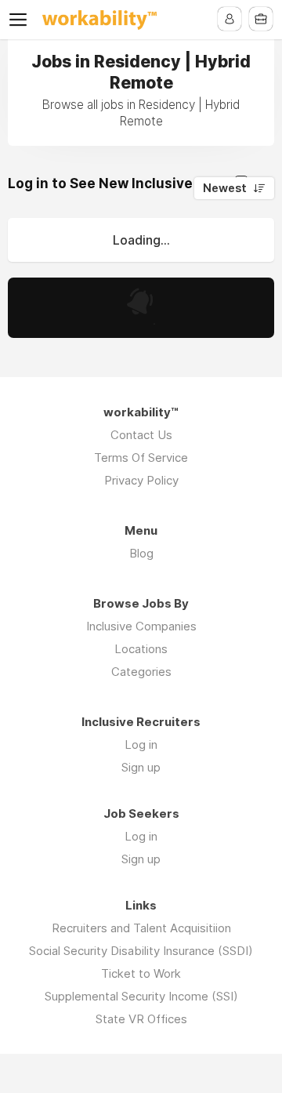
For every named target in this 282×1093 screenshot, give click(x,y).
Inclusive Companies (141, 626)
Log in (141, 744)
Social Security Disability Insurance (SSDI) (141, 950)
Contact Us (141, 434)
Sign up (141, 767)
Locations (141, 648)
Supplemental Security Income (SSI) (141, 996)
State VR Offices (141, 1018)
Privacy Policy (141, 480)
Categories (141, 671)
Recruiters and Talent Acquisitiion (141, 928)
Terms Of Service (141, 457)
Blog (141, 553)
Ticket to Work (141, 973)
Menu (21, 19)
